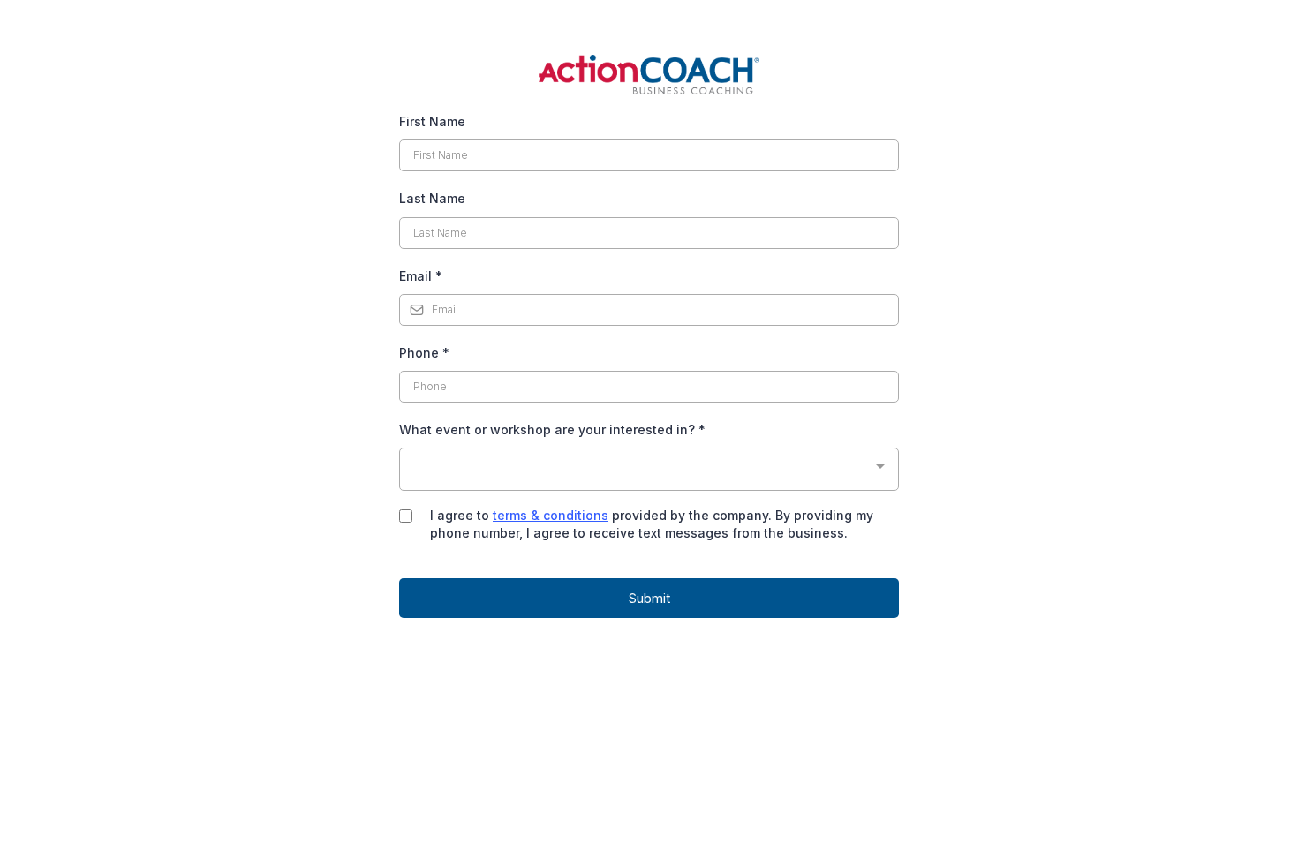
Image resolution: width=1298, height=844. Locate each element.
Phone (424, 352)
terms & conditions (550, 515)
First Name (432, 121)
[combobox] (649, 469)
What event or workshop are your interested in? (552, 429)
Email (420, 275)
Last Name (432, 198)
